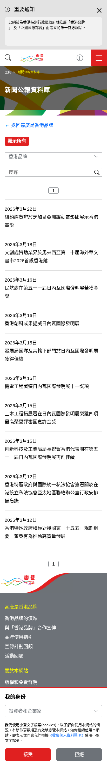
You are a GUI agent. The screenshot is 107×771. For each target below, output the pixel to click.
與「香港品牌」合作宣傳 (30, 627)
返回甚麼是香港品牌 (32, 125)
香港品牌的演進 (21, 618)
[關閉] (99, 12)
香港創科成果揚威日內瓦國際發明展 (42, 323)
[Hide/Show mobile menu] (99, 58)
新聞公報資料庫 (29, 72)
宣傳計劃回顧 (19, 646)
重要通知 (80, 58)
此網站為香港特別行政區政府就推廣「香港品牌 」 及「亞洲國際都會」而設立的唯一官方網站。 (47, 25)
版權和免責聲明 (21, 682)
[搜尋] (8, 58)
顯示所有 (17, 141)
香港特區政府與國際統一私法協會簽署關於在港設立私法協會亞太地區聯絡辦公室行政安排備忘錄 (51, 492)
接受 (28, 754)
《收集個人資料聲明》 (67, 735)
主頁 (8, 72)
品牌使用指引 (19, 637)
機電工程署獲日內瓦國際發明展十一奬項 (47, 386)
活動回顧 (14, 656)
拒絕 (79, 754)
